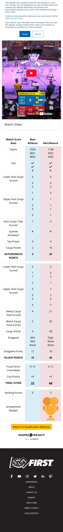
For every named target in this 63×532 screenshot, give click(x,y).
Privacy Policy (13, 18)
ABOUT (31, 487)
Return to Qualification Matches (31, 427)
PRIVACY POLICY (31, 508)
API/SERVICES (31, 482)
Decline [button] (38, 34)
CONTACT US (31, 492)
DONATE (31, 497)
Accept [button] (25, 34)
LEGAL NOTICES (31, 513)
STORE (31, 503)
